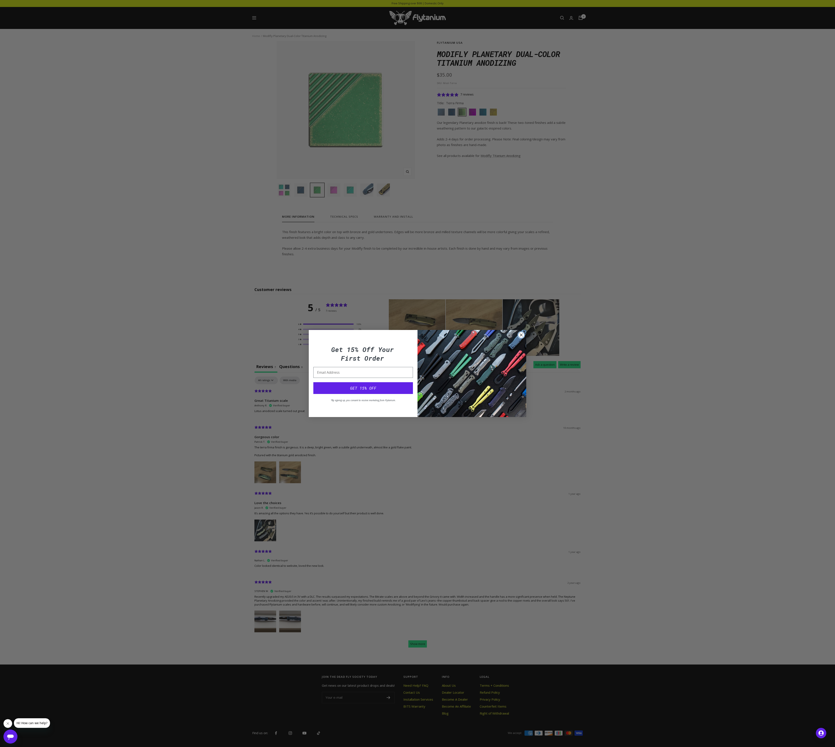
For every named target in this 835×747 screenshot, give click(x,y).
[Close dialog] (521, 335)
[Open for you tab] (821, 733)
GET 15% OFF (363, 388)
